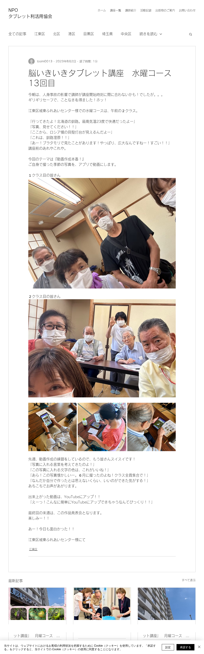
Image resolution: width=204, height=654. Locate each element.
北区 (56, 34)
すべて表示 (189, 580)
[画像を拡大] (52, 427)
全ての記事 (17, 34)
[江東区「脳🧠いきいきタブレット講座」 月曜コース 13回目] (37, 604)
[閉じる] (199, 647)
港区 (71, 34)
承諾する (185, 647)
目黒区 (88, 34)
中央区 (126, 34)
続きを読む (148, 34)
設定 (168, 647)
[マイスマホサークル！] (102, 604)
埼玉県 (107, 34)
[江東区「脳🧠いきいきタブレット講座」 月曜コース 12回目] (166, 604)
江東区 (39, 34)
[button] (190, 34)
